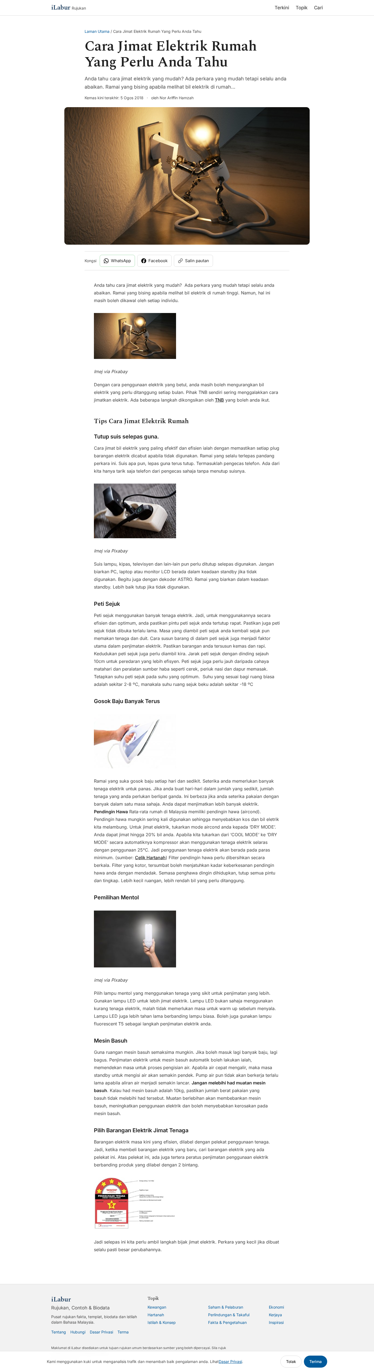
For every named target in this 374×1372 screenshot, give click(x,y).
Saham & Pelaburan (225, 1307)
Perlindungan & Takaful (228, 1314)
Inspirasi (276, 1322)
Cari (318, 7)
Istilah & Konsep (162, 1322)
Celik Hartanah (150, 857)
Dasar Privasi (101, 1332)
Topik (301, 7)
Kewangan (157, 1307)
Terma (123, 1332)
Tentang (58, 1332)
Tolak (291, 1361)
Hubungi (77, 1332)
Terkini (282, 7)
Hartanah (156, 1314)
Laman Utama (97, 31)
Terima (315, 1361)
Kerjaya (275, 1314)
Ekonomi (276, 1307)
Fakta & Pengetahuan (227, 1322)
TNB (219, 400)
